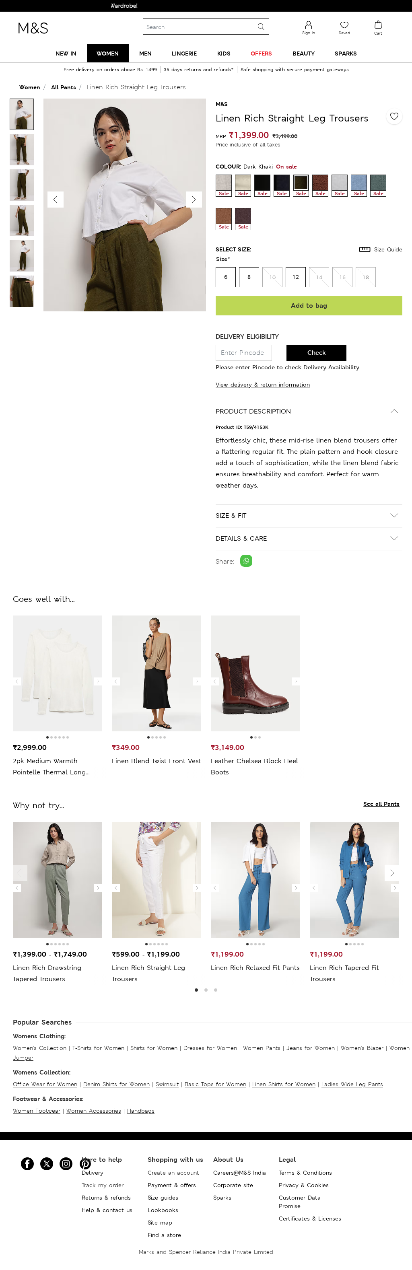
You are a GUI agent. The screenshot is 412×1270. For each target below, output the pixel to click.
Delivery (92, 1172)
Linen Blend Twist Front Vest (156, 761)
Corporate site (233, 1185)
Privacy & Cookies (304, 1185)
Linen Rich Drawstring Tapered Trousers (47, 973)
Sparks (222, 1197)
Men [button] (145, 53)
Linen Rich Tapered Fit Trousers (344, 973)
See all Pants (381, 803)
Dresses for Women (210, 1048)
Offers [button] (261, 53)
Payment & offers (172, 1185)
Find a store (164, 1235)
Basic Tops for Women (215, 1084)
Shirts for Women (153, 1048)
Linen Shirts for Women (283, 1084)
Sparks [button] (346, 53)
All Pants (63, 87)
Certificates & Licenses (310, 1218)
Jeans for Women (310, 1048)
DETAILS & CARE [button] (241, 538)
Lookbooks (163, 1210)
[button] (194, 199)
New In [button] (66, 53)
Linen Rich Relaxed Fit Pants (255, 967)
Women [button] (108, 53)
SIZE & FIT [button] (231, 515)
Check (316, 352)
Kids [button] (224, 53)
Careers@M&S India (239, 1172)
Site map (160, 1222)
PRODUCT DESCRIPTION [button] (253, 411)
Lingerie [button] (184, 53)
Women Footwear (36, 1110)
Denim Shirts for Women (116, 1084)
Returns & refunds (106, 1197)
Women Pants (261, 1048)
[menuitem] (66, 53)
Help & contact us (107, 1210)
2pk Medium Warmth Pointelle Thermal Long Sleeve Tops (49, 767)
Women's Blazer (362, 1048)
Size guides (163, 1197)
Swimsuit (167, 1084)
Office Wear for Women (45, 1084)
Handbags (140, 1110)
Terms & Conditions (305, 1172)
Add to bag (309, 305)
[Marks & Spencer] (33, 35)
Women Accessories (93, 1110)
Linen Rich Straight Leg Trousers (148, 973)
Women (29, 87)
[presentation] (17, 681)
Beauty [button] (304, 53)
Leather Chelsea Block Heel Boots (254, 766)
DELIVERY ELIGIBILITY (247, 336)
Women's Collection (39, 1048)
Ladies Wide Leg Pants (352, 1084)
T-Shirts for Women (98, 1048)
